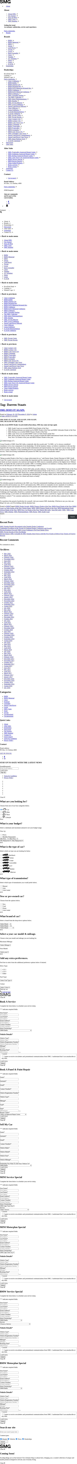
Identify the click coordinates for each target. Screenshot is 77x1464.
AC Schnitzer (12, 58)
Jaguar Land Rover (10, 705)
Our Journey (12, 16)
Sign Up (3, 772)
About (8, 6)
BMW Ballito (12, 83)
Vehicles (12, 1439)
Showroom (9, 142)
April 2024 (7, 577)
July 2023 (7, 588)
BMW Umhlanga (13, 90)
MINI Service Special (15, 161)
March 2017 (8, 673)
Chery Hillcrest (13, 108)
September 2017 (9, 664)
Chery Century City (14, 119)
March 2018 (8, 655)
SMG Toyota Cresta (14, 115)
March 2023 (8, 593)
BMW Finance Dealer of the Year (40, 506)
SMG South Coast (44, 512)
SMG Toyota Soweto (15, 117)
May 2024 (7, 575)
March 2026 (8, 555)
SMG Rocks (33, 512)
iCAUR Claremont (14, 141)
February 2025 (8, 566)
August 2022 (8, 606)
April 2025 (7, 564)
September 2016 (9, 684)
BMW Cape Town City (15, 123)
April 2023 (7, 592)
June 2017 (7, 668)
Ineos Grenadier (13, 53)
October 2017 (8, 662)
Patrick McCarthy (45, 510)
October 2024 (8, 570)
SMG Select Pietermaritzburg (17, 99)
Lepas (10, 62)
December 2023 (9, 583)
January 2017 (8, 677)
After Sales (9, 144)
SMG (64, 510)
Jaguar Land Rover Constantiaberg (19, 135)
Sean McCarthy (56, 510)
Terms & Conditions (10, 738)
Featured (7, 702)
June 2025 (7, 561)
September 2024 (9, 572)
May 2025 (7, 563)
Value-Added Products (15, 163)
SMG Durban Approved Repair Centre (20, 156)
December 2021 (9, 617)
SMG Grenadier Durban (16, 95)
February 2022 (8, 613)
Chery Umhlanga (13, 81)
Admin (34, 414)
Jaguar (10, 46)
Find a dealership (9, 31)
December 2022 (9, 599)
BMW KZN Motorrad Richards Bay (20, 88)
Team (6, 711)
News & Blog (12, 17)
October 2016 (8, 682)
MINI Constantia (13, 130)
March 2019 (8, 650)
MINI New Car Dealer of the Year (28, 510)
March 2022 (8, 612)
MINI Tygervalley (14, 128)
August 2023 (8, 586)
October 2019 (8, 637)
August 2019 (8, 641)
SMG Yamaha (12, 101)
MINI (10, 44)
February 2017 (8, 675)
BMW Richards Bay (14, 86)
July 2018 (7, 651)
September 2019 (9, 639)
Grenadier (7, 703)
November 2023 (9, 584)
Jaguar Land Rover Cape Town (18, 137)
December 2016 (9, 679)
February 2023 (8, 595)
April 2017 (7, 671)
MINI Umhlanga (13, 94)
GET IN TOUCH (6, 753)
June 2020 (7, 631)
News (20, 1439)
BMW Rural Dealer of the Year (62, 506)
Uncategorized (8, 716)
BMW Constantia (14, 124)
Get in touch (12, 178)
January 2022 (8, 615)
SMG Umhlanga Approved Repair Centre (21, 154)
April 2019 (7, 648)
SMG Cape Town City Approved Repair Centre (23, 157)
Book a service (13, 165)
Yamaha (11, 57)
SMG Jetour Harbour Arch (16, 139)
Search (2, 513)
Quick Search (8, 737)
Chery (10, 55)
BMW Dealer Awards (22, 506)
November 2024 (9, 568)
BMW (10, 40)
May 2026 (7, 554)
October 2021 (8, 619)
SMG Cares (12, 19)
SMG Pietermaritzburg (21, 512)
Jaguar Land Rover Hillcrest (17, 106)
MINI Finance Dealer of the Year (46, 508)
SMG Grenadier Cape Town (17, 133)
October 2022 (8, 602)
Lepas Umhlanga (13, 110)
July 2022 (7, 608)
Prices (4, 835)
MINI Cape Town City (15, 132)
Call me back (6, 992)
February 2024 (8, 581)
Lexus (10, 51)
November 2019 (9, 635)
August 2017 (8, 666)
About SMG (12, 14)
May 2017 (7, 669)
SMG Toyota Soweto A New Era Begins (13, 532)
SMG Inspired (12, 21)
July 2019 (7, 642)
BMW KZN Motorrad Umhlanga (19, 92)
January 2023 (8, 597)
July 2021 (7, 621)
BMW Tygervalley (14, 126)
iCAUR (10, 64)
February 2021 (8, 626)
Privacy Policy (8, 740)
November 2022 (9, 601)
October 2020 (8, 630)
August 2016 (8, 686)
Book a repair (12, 166)
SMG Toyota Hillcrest (15, 103)
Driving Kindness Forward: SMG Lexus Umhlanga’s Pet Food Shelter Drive (24, 530)
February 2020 (8, 633)
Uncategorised (8, 714)
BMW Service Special (15, 159)
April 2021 (7, 622)
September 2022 (9, 604)
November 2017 (9, 660)
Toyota (10, 49)
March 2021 (8, 624)
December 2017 (9, 659)
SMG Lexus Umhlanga (15, 104)
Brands (8, 33)
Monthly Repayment (9, 837)
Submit (3, 1063)
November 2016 (9, 680)
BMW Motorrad (13, 42)
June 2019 (7, 644)
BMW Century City (14, 121)
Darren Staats (26, 508)
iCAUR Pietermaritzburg (16, 112)
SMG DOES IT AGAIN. (12, 410)
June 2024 (7, 573)
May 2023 (7, 590)
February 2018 (8, 657)
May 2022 (7, 610)
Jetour (10, 60)
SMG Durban (9, 512)
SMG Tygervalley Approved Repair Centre (22, 152)
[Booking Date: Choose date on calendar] (20, 1052)
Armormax (9, 168)
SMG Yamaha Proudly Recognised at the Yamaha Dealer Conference (22, 526)
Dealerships (9, 66)
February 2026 (8, 557)
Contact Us (9, 170)
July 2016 (7, 688)
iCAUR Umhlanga (14, 113)
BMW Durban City (14, 84)
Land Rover (12, 48)
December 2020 (9, 628)
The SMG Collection (15, 97)
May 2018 (7, 653)
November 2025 (9, 559)
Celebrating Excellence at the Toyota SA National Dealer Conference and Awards (26, 528)
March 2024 (8, 579)
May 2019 (7, 646)
